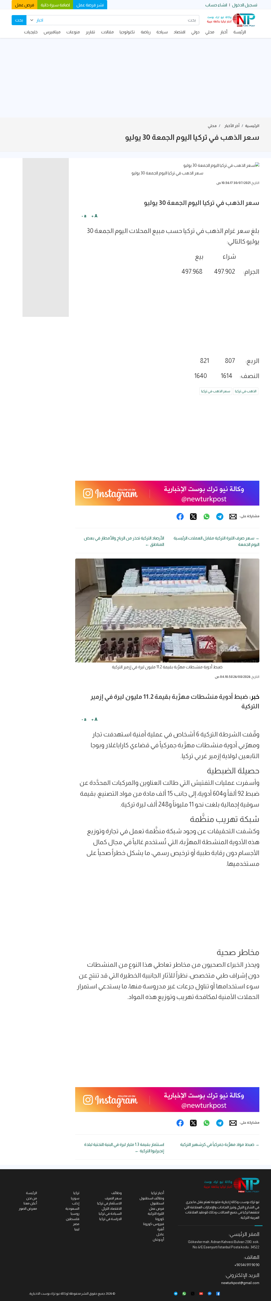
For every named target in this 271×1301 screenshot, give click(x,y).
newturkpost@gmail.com (240, 1283)
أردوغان (158, 1239)
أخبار (223, 32)
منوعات (73, 32)
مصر (76, 1224)
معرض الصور (28, 1208)
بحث (19, 20)
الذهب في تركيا (245, 391)
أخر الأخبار (232, 126)
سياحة (162, 32)
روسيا (75, 1214)
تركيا (76, 1193)
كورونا (159, 1219)
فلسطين (72, 1219)
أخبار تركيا (157, 1193)
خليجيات (31, 32)
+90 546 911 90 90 (246, 1265)
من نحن (31, 1198)
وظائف (116, 1193)
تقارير (90, 32)
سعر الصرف (113, 1198)
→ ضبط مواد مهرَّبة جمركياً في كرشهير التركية (219, 1144)
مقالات (107, 32)
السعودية (72, 1208)
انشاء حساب (216, 5)
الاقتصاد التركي (112, 1208)
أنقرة (160, 1229)
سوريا (75, 1198)
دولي (195, 32)
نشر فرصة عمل (90, 5)
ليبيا (76, 1229)
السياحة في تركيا (110, 1214)
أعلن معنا (30, 1203)
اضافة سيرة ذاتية (55, 5)
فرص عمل (24, 5)
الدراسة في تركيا (110, 1219)
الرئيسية (252, 126)
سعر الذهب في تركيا (215, 391)
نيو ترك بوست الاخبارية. (44, 1293)
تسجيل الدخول (244, 5)
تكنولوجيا (127, 32)
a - (84, 216)
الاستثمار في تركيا (109, 1203)
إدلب (75, 1203)
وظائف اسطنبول (151, 1198)
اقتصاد (179, 32)
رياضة (146, 32)
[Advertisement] (135, 78)
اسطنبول (157, 1203)
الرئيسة (239, 32)
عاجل (160, 1234)
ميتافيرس (52, 32)
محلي (209, 32)
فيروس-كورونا (153, 1224)
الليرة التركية (156, 1214)
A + (94, 216)
